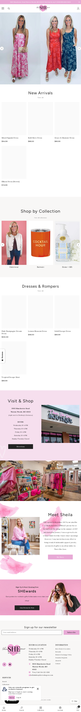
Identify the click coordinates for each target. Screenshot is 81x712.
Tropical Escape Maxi (11, 377)
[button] (2, 48)
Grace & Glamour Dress (64, 138)
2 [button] (39, 498)
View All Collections (40, 218)
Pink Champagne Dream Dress (12, 332)
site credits (47, 700)
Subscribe (71, 632)
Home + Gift (41, 267)
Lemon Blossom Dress (37, 331)
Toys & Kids (67, 267)
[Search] (9, 8)
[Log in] (78, 8)
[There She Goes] (20, 48)
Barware (14, 267)
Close (79, 2)
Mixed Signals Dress (10, 138)
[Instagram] (10, 664)
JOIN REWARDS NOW (64, 2)
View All (40, 97)
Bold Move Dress (35, 138)
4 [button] (43, 498)
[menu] (3, 8)
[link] (21, 708)
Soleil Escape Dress (63, 331)
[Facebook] (4, 664)
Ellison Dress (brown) (11, 181)
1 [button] (37, 498)
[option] (20, 48)
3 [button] (41, 498)
